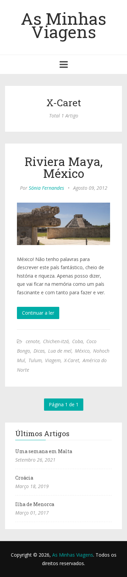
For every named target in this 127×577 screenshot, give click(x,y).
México (82, 351)
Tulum (35, 360)
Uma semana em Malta (43, 451)
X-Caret (71, 360)
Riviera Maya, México (64, 167)
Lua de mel (59, 351)
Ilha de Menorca (34, 504)
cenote (33, 341)
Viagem (53, 360)
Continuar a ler (38, 313)
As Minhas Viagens (63, 24)
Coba (77, 341)
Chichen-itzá (56, 341)
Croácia (24, 477)
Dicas (39, 351)
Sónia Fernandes (46, 188)
